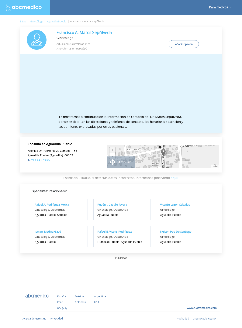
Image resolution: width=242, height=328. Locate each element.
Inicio (23, 21)
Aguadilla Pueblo (56, 21)
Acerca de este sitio (34, 318)
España (61, 296)
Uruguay (62, 307)
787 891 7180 (40, 160)
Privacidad (56, 318)
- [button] (112, 156)
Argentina (100, 296)
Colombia (81, 302)
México (79, 296)
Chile (60, 302)
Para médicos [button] (219, 7)
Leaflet (215, 166)
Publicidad (183, 318)
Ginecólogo (36, 21)
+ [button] (112, 150)
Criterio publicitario (204, 318)
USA (96, 302)
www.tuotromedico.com (202, 308)
